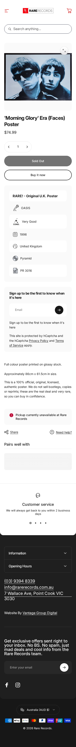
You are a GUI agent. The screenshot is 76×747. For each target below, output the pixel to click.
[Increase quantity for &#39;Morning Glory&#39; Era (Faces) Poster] (27, 147)
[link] (38, 596)
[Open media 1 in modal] (64, 50)
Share (14, 432)
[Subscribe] (59, 310)
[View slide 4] (45, 523)
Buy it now (38, 175)
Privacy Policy (38, 340)
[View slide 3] (40, 523)
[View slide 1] (30, 523)
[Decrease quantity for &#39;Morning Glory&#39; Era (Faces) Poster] (8, 147)
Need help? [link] (64, 432)
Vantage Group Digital (40, 613)
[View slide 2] (35, 523)
